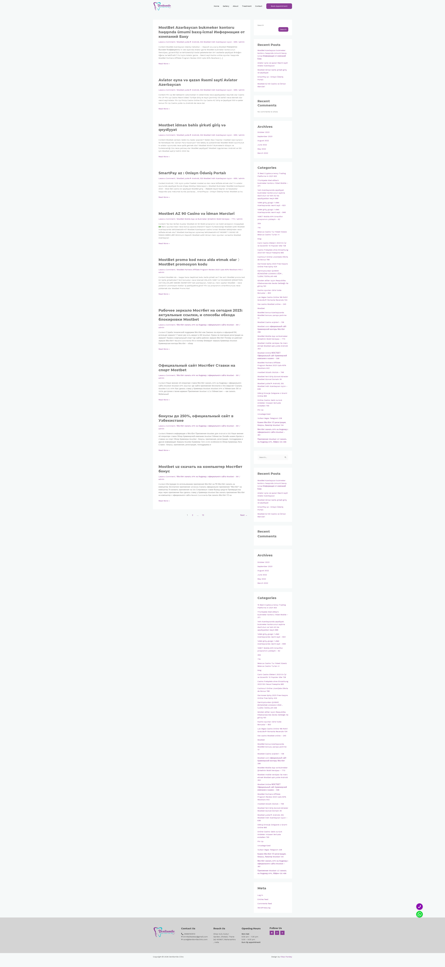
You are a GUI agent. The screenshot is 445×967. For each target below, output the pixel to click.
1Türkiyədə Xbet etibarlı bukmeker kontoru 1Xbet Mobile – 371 (272, 183)
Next (243, 515)
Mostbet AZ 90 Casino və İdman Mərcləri (197, 213)
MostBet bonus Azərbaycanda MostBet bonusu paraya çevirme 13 (271, 315)
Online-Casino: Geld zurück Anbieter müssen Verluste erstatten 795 (269, 403)
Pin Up (260, 410)
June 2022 (262, 145)
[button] (279, 6)
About (235, 6)
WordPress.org (263, 908)
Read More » (164, 63)
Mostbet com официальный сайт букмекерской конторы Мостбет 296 (271, 329)
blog (259, 239)
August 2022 (263, 140)
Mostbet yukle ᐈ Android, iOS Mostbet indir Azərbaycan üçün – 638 (272, 386)
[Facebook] (272, 933)
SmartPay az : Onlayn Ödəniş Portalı (192, 173)
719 (259, 228)
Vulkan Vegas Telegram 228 (269, 418)
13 (203, 515)
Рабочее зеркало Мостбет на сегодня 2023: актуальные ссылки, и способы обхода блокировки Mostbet (201, 315)
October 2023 (263, 132)
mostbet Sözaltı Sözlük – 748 (270, 372)
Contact (258, 6)
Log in (260, 895)
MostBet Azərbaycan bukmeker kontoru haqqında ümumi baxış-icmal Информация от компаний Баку (202, 32)
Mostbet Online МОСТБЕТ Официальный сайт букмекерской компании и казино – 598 (272, 356)
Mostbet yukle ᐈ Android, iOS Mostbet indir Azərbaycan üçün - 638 (207, 42)
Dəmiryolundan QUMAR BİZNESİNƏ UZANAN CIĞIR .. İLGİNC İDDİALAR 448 (270, 273)
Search (260, 25)
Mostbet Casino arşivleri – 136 (270, 322)
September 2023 (264, 136)
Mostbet (261, 308)
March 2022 (262, 153)
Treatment (246, 6)
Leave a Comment (167, 42)
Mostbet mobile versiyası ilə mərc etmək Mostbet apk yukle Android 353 (272, 346)
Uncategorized (263, 414)
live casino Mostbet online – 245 (271, 304)
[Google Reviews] (282, 933)
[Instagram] (277, 933)
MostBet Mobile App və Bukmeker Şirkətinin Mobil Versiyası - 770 (206, 219)
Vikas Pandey (286, 957)
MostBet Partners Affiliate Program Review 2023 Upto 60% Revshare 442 (209, 270)
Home (216, 6)
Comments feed (264, 903)
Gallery (226, 6)
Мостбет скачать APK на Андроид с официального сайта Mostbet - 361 (208, 325)
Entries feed (262, 899)
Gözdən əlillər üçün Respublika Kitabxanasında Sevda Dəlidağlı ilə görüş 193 (272, 283)
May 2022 (261, 149)
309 (259, 223)
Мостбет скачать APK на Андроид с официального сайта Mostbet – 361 (272, 432)
